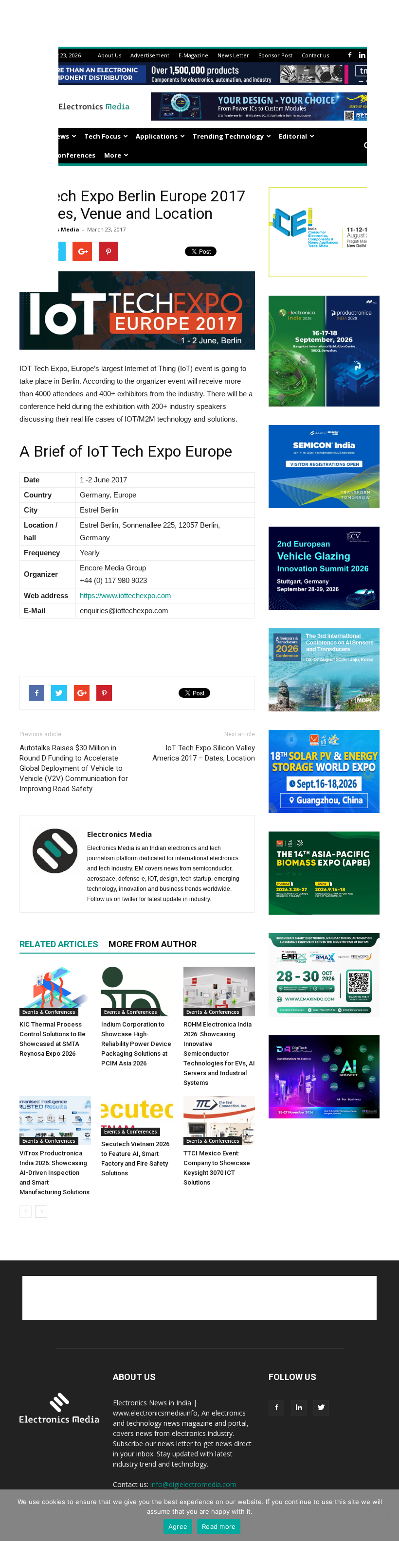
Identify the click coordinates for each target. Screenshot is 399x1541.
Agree (177, 1526)
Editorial (293, 136)
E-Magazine (193, 55)
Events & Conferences (59, 155)
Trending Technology (228, 136)
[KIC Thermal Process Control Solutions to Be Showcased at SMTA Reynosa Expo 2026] (55, 991)
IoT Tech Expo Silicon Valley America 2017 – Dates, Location (203, 753)
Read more (219, 1526)
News (60, 136)
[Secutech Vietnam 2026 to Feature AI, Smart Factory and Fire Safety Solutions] (137, 1116)
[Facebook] (350, 55)
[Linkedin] (362, 55)
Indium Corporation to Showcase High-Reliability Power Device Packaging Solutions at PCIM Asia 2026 (136, 1044)
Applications (157, 136)
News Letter (233, 55)
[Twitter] (321, 1408)
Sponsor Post (275, 55)
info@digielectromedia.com (193, 1484)
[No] (387, 1515)
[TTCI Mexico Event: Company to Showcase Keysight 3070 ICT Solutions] (219, 1120)
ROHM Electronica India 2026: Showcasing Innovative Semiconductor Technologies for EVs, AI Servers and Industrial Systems (219, 1053)
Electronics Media (119, 834)
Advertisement (149, 55)
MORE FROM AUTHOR (153, 944)
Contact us (315, 55)
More (112, 155)
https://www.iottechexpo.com (125, 595)
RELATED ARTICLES (58, 944)
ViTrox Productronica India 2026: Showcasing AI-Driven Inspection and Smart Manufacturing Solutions (54, 1173)
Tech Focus (102, 136)
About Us (109, 55)
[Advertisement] (137, 643)
